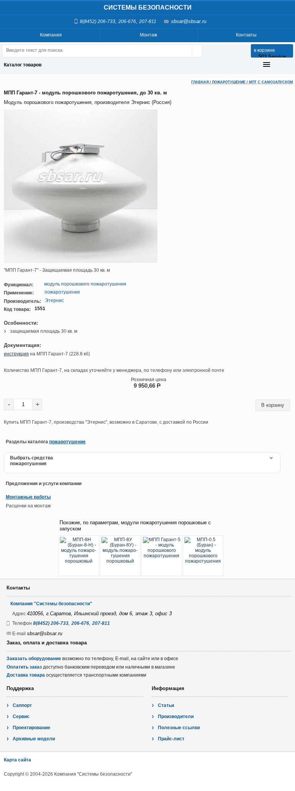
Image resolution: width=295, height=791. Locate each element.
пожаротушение (62, 292)
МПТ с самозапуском (271, 82)
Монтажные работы (28, 497)
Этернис (54, 300)
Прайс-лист (171, 738)
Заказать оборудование (34, 658)
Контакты (246, 35)
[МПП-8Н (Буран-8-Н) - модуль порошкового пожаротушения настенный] (79, 556)
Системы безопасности (148, 7)
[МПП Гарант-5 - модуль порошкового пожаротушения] (162, 556)
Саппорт (22, 705)
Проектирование (31, 727)
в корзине (264, 50)
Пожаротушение (228, 82)
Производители (176, 716)
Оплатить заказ (24, 667)
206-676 (127, 21)
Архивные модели (34, 738)
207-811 (147, 21)
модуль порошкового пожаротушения (85, 284)
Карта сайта (17, 760)
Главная (200, 82)
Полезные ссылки (179, 727)
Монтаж (148, 35)
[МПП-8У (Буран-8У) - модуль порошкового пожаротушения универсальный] (120, 556)
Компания (51, 35)
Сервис (21, 716)
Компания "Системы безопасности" (51, 603)
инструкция (16, 354)
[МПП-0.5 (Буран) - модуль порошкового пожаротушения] (203, 556)
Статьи (166, 705)
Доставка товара (26, 675)
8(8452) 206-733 (97, 21)
